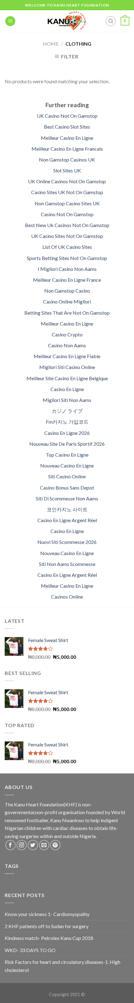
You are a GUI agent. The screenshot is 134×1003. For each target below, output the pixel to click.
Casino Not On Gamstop (67, 214)
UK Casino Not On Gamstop (67, 116)
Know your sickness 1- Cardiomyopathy (47, 914)
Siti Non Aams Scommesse (67, 564)
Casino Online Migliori (67, 301)
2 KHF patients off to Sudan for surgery (47, 926)
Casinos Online (67, 597)
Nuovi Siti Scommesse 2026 (67, 542)
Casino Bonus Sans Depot (67, 487)
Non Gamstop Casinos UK (67, 159)
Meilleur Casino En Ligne (67, 138)
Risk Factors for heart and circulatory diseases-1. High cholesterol (62, 966)
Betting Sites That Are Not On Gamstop (67, 313)
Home (51, 44)
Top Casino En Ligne (67, 455)
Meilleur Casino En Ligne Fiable (67, 356)
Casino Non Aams (67, 345)
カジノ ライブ (67, 411)
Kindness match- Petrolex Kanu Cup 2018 (49, 938)
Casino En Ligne (67, 389)
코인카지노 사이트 (67, 509)
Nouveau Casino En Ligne (67, 465)
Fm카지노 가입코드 (67, 422)
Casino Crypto (67, 334)
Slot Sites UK (67, 170)
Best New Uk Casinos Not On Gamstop (67, 225)
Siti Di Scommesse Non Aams (67, 498)
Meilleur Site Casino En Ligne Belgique (67, 378)
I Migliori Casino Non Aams (67, 269)
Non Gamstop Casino (67, 291)
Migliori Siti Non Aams (67, 400)
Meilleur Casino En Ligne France (67, 280)
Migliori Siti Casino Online (67, 367)
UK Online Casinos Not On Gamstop (67, 181)
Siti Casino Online (67, 476)
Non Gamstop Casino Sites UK (67, 203)
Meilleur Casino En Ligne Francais (67, 149)
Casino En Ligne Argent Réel (67, 520)
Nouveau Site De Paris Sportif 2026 (67, 444)
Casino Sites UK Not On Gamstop (67, 192)
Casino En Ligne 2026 (67, 433)
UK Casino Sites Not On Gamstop (67, 236)
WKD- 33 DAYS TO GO (30, 950)
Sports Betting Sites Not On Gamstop (67, 258)
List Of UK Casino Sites (67, 247)
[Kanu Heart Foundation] (67, 21)
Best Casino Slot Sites (67, 127)
